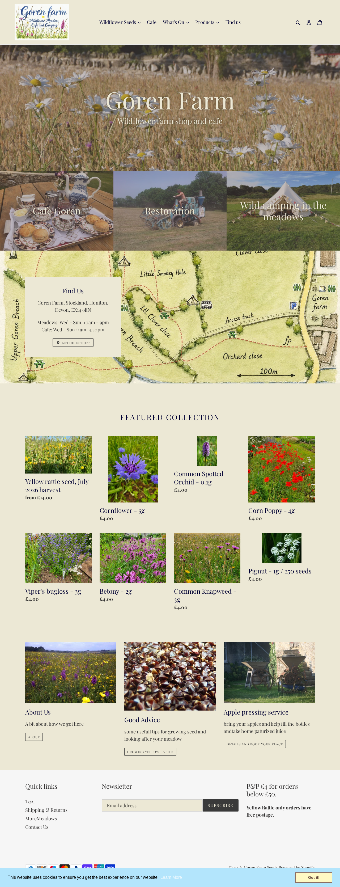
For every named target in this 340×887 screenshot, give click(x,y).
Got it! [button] (314, 877)
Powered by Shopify (297, 867)
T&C (30, 801)
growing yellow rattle (150, 752)
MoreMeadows (41, 818)
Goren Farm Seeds (261, 867)
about (34, 737)
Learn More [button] (171, 877)
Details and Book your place (255, 744)
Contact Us (36, 827)
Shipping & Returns (46, 810)
